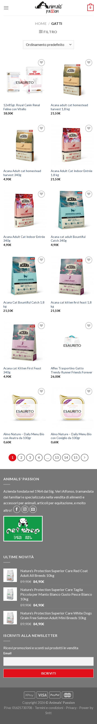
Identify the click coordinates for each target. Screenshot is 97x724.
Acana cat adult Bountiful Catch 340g (68, 239)
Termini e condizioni (49, 708)
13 (57, 457)
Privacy (71, 708)
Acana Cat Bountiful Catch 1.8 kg (23, 304)
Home (40, 23)
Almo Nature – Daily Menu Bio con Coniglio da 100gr (71, 436)
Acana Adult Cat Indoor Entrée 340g (24, 239)
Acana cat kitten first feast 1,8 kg (71, 304)
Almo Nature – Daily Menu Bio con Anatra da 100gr (23, 436)
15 (76, 457)
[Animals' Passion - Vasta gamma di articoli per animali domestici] (48, 8)
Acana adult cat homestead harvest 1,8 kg (69, 107)
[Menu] (6, 7)
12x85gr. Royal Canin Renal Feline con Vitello (21, 107)
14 (66, 457)
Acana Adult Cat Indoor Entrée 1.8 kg (71, 173)
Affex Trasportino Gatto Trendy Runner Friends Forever (71, 370)
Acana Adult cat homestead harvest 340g (22, 173)
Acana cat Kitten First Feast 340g (22, 370)
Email (7, 653)
